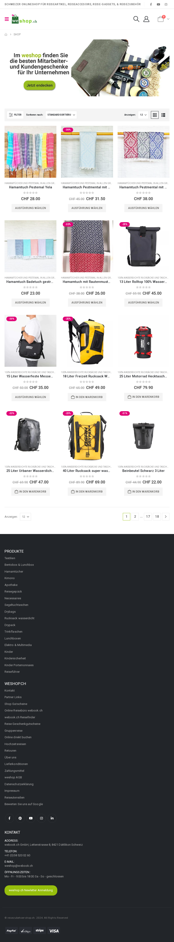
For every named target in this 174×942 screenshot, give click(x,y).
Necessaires (13, 598)
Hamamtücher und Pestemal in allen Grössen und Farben (40, 183)
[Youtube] (158, 4)
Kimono (10, 578)
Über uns (11, 757)
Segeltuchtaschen (16, 605)
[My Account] (146, 19)
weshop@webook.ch (19, 865)
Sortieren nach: (34, 114)
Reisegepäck (13, 591)
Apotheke (11, 585)
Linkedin (52, 818)
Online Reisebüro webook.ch (24, 710)
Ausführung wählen (30, 208)
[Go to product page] (30, 152)
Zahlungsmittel (14, 770)
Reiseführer (12, 671)
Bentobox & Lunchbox (19, 564)
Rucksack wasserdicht (19, 618)
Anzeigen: (130, 114)
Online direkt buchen (18, 737)
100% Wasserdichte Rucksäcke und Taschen (144, 278)
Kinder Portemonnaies (19, 665)
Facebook (9, 818)
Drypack (10, 625)
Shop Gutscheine (16, 704)
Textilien (10, 558)
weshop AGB (13, 777)
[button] (8, 19)
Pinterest (20, 818)
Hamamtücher (14, 571)
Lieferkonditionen (16, 764)
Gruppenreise (13, 730)
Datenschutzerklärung (19, 784)
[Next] (165, 516)
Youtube (30, 818)
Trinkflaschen (13, 631)
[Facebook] (151, 4)
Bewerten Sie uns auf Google (24, 804)
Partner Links (13, 697)
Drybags (10, 611)
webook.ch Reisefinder (20, 717)
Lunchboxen (13, 638)
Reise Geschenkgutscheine (23, 724)
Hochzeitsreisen (15, 744)
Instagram (41, 818)
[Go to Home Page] (6, 34)
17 (148, 517)
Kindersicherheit (15, 658)
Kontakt (10, 690)
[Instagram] (166, 4)
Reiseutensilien (14, 797)
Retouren (11, 750)
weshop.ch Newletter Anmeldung (31, 890)
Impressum (12, 790)
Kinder (9, 651)
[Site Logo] (24, 19)
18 (157, 517)
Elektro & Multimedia (18, 645)
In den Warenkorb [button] (89, 397)
